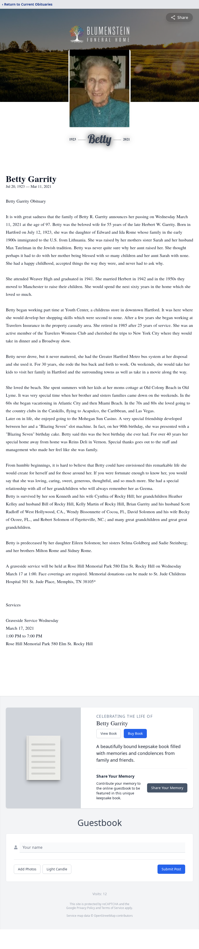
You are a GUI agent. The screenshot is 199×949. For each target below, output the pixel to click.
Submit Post (171, 869)
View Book (108, 733)
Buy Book (135, 733)
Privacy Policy (86, 908)
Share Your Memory (167, 787)
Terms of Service (112, 908)
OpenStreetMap (105, 916)
